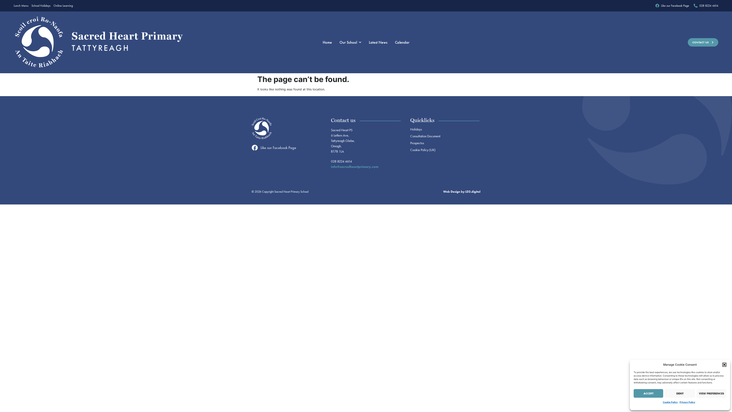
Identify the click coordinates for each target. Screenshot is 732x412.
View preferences (711, 393)
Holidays (416, 129)
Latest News (378, 42)
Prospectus (417, 143)
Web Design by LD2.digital (461, 192)
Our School (348, 42)
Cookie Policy (670, 402)
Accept (648, 393)
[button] (724, 365)
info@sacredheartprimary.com (354, 166)
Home (327, 42)
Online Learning (63, 6)
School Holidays (41, 6)
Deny (680, 393)
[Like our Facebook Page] (255, 148)
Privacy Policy (687, 402)
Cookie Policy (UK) (422, 150)
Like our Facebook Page (278, 147)
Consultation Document (425, 136)
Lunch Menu (21, 6)
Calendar (402, 42)
